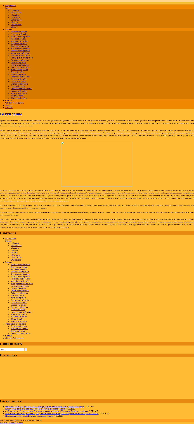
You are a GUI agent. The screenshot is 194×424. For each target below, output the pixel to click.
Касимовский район (20, 46)
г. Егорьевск (16, 13)
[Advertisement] (79, 378)
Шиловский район (19, 98)
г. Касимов (15, 17)
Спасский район (18, 86)
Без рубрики (10, 238)
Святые (8, 100)
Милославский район (20, 53)
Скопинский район (19, 84)
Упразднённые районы (15, 324)
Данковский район (19, 32)
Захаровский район (19, 41)
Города (8, 8)
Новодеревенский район (22, 58)
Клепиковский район (20, 48)
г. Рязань (14, 22)
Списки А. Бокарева (14, 103)
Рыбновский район (19, 69)
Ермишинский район (20, 36)
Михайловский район (20, 55)
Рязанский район (18, 74)
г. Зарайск (15, 15)
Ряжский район (17, 72)
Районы (8, 29)
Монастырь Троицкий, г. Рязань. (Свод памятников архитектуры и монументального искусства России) (52, 413)
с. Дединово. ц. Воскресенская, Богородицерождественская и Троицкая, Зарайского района (46, 411)
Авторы (8, 105)
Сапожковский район (20, 77)
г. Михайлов (16, 20)
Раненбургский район (20, 67)
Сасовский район (18, 81)
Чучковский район (19, 93)
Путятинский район (20, 65)
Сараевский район (19, 79)
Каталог (9, 107)
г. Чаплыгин (16, 24)
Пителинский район (20, 60)
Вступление (10, 5)
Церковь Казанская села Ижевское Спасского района (29, 416)
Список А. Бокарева (14, 338)
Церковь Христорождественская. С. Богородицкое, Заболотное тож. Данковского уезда (44, 406)
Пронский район (18, 62)
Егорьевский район (19, 34)
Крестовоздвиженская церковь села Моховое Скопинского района (35, 409)
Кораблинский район (20, 51)
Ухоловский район (19, 91)
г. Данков (15, 10)
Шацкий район (17, 96)
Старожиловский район (21, 88)
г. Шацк (14, 27)
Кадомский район (19, 43)
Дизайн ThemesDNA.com (11, 423)
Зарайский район (18, 39)
